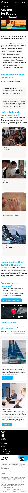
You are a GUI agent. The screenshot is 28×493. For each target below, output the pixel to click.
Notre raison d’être (7, 451)
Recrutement (6, 453)
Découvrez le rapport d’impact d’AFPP (11, 300)
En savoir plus (7, 424)
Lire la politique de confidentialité (7, 487)
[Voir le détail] (14, 142)
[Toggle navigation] (24, 2)
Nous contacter (7, 378)
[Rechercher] (22, 2)
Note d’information (3, 439)
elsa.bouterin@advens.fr (19, 333)
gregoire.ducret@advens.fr (7, 328)
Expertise (5, 449)
